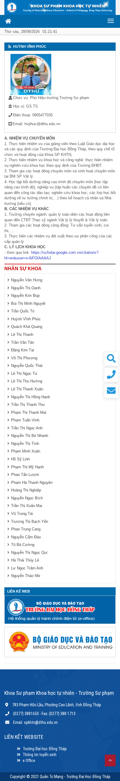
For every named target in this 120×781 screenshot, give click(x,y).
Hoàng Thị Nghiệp (26, 490)
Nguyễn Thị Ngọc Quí (29, 552)
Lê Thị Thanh (22, 334)
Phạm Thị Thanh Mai (28, 412)
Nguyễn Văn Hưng (26, 280)
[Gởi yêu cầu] (111, 391)
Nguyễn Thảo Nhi (25, 576)
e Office (29, 760)
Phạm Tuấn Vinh (25, 420)
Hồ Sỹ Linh (20, 459)
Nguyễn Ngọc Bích (27, 498)
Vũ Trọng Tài (22, 513)
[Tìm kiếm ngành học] (111, 358)
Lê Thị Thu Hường (26, 381)
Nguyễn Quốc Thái (27, 365)
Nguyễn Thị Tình (25, 443)
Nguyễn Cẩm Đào (26, 537)
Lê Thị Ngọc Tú (24, 373)
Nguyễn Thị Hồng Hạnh (30, 397)
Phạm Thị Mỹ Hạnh (27, 467)
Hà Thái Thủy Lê (25, 560)
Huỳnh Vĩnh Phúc (26, 319)
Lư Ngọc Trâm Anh (27, 568)
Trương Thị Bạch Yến (29, 521)
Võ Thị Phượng (24, 358)
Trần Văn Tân (22, 342)
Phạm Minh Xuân (25, 451)
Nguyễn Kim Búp (25, 295)
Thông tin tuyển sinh (40, 754)
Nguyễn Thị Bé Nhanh (29, 435)
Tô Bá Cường (22, 544)
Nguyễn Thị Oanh (25, 288)
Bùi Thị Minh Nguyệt (28, 303)
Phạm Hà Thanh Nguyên (31, 482)
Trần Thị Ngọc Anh (27, 428)
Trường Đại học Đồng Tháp (45, 748)
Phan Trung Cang (25, 529)
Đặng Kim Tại (22, 350)
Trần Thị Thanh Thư (28, 404)
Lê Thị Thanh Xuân (27, 389)
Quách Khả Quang (26, 326)
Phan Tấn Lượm (25, 474)
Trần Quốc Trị (22, 311)
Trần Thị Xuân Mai (26, 505)
